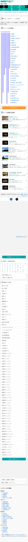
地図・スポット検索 (7, 497)
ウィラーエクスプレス (7, 330)
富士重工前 (14, 69)
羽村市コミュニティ (6, 441)
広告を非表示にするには (21, 236)
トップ (2, 12)
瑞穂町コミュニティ (6, 452)
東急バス (4, 291)
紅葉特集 (5, 519)
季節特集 (3, 511)
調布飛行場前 (15, 91)
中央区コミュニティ (6, 356)
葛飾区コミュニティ (6, 395)
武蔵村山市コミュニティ (7, 434)
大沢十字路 (14, 73)
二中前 (13, 60)
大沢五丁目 (14, 87)
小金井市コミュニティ (7, 408)
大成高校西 (13, 49)
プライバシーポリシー (21, 534)
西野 (13, 62)
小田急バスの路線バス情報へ (8, 479)
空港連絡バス (19, 7)
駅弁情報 (5, 530)
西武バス (4, 298)
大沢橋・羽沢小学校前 (17, 82)
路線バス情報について (14, 459)
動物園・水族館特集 (7, 516)
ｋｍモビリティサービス (7, 327)
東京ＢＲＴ (4, 324)
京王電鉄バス (5, 306)
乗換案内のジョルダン (10, 534)
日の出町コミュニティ (7, 454)
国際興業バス (5, 301)
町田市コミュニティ (6, 449)
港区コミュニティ (6, 358)
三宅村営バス (5, 345)
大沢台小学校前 (15, 75)
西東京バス (4, 319)
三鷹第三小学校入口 (15, 38)
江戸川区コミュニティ (7, 397)
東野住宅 (14, 58)
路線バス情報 (4, 3)
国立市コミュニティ (6, 413)
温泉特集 (5, 523)
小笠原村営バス (5, 350)
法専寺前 (13, 36)
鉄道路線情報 (6, 503)
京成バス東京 (5, 311)
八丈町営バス (5, 348)
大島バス (4, 343)
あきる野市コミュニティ (7, 444)
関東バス (4, 296)
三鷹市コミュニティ (6, 402)
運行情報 (5, 496)
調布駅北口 (14, 102)
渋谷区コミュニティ (6, 379)
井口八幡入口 (15, 56)
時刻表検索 (5, 493)
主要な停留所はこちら (7, 275)
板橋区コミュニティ (6, 389)
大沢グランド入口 (16, 89)
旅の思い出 (5, 531)
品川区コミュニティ (6, 371)
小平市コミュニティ (6, 426)
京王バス (4, 304)
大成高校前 (13, 45)
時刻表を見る (14, 107)
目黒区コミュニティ (6, 374)
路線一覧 (21, 12)
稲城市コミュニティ (6, 421)
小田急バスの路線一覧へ (7, 277)
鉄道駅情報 (5, 501)
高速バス (11, 7)
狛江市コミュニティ (6, 405)
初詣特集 (5, 521)
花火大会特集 (6, 515)
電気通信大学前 (15, 100)
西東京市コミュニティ (7, 423)
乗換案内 (3, 490)
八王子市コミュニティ (7, 447)
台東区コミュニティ (6, 363)
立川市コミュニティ (6, 415)
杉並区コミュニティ (6, 382)
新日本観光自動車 (6, 337)
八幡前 (12, 40)
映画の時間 (5, 527)
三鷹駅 (12, 33)
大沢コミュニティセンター (18, 84)
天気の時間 (5, 528)
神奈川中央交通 (5, 322)
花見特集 (5, 513)
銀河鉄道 (4, 340)
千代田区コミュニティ (7, 353)
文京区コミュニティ (6, 361)
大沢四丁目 (14, 93)
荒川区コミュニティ (6, 387)
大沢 (13, 71)
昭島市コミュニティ (6, 439)
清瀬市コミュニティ (6, 428)
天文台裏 (14, 78)
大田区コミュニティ (6, 376)
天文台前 (14, 80)
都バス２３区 (5, 285)
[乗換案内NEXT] (8, 2)
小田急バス (15, 12)
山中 (13, 53)
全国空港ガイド (6, 509)
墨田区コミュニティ (6, 366)
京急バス (4, 309)
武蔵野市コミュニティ (7, 400)
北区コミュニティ (6, 384)
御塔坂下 (14, 95)
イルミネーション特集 (8, 518)
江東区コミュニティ (6, 369)
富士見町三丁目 (15, 98)
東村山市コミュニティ (7, 431)
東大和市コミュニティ (7, 436)
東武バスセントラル (6, 314)
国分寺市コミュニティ (7, 410)
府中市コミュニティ (6, 418)
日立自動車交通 (5, 335)
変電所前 (13, 42)
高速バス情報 (6, 506)
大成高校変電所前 (15, 47)
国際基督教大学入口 (16, 64)
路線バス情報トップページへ (8, 482)
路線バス (3, 7)
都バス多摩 (4, 288)
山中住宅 (13, 51)
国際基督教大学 (15, 67)
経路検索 (5, 494)
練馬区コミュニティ (6, 392)
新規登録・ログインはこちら (14, 257)
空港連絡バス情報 (7, 508)
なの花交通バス (5, 332)
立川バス (4, 317)
